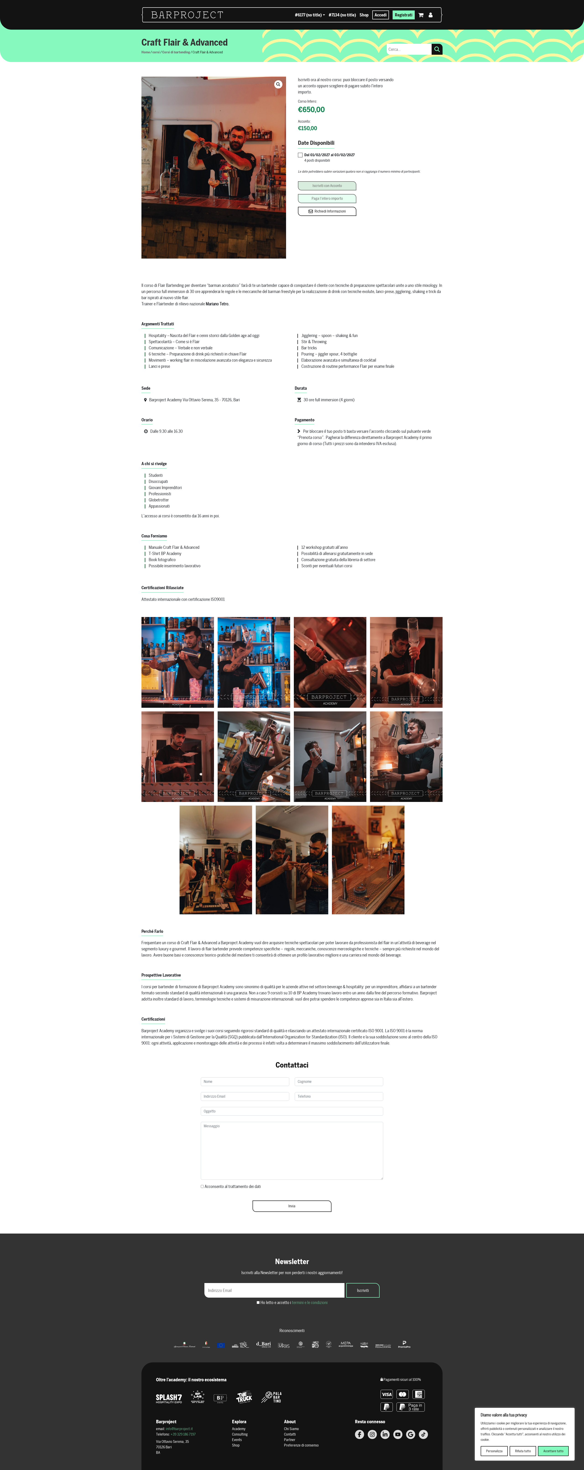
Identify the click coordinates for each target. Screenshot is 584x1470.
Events (237, 1440)
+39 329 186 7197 (183, 1434)
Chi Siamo (291, 1429)
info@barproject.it (179, 1429)
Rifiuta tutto (523, 1451)
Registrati (403, 15)
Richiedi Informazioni (330, 211)
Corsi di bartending (176, 52)
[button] (278, 84)
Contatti (290, 1434)
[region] (524, 1434)
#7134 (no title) (342, 15)
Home (145, 52)
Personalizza (494, 1451)
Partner (289, 1440)
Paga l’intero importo (327, 198)
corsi (156, 52)
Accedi (381, 15)
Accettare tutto (553, 1451)
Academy (238, 1429)
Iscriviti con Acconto (327, 186)
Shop (364, 15)
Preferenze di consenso (301, 1445)
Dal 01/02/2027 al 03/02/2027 (329, 155)
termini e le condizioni (310, 1302)
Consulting (240, 1434)
